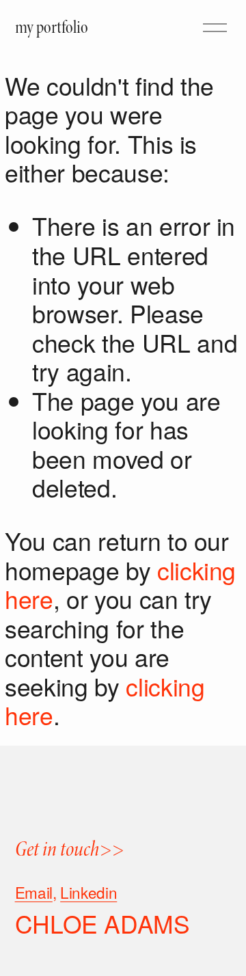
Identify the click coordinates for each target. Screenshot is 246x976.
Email (34, 892)
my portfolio (51, 27)
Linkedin (88, 892)
